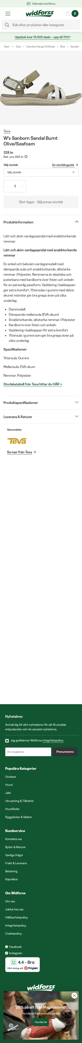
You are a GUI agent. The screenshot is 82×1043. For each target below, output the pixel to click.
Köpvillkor (11, 879)
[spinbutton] (15, 186)
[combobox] (41, 172)
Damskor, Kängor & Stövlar (40, 46)
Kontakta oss (13, 839)
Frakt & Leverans (16, 863)
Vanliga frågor (14, 855)
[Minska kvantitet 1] (7, 186)
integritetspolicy (52, 740)
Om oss (10, 901)
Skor (62, 46)
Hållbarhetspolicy (16, 917)
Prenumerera (65, 752)
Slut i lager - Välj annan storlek (41, 202)
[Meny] (7, 13)
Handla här (41, 1022)
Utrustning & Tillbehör (19, 801)
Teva (6, 131)
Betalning (11, 871)
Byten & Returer (15, 847)
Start (6, 46)
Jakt (8, 793)
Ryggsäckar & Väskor (18, 817)
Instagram (15, 953)
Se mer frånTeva (19, 452)
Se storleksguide (63, 165)
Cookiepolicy (13, 933)
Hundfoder (12, 809)
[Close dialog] (74, 996)
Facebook (15, 947)
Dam (18, 46)
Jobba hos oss (14, 909)
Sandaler (75, 46)
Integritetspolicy (15, 925)
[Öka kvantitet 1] (22, 186)
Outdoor (10, 777)
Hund (9, 785)
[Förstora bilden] (41, 88)
